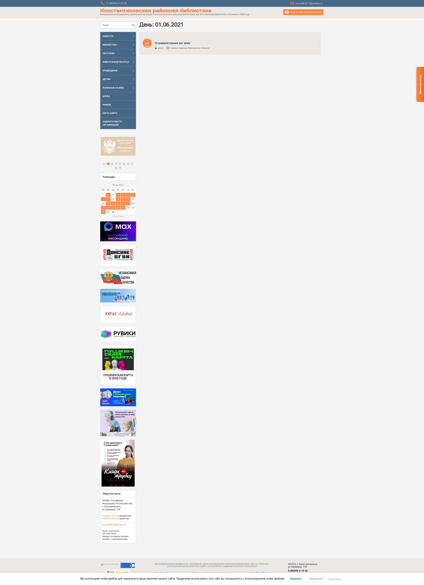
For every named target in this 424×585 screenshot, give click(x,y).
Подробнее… (335, 579)
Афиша (107, 104)
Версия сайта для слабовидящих (305, 12)
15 (108, 203)
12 (128, 199)
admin (161, 48)
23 (113, 208)
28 (103, 212)
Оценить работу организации (112, 123)
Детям (106, 79)
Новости (108, 36)
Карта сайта (110, 113)
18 (123, 203)
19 (128, 203)
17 (118, 203)
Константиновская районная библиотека (156, 10)
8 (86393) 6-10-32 (110, 518)
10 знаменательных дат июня (172, 43)
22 (108, 208)
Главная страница (178, 48)
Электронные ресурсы (116, 62)
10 (118, 199)
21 (103, 208)
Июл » (121, 216)
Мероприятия (194, 48)
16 (113, 203)
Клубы (106, 96)
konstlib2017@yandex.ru (309, 3)
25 (123, 208)
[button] (118, 146)
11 (123, 199)
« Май (114, 216)
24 (118, 208)
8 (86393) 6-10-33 (110, 516)
